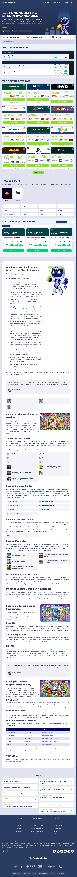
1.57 (60, 244)
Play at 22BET (13, 250)
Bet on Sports (56, 2)
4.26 (40, 244)
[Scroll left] (2, 241)
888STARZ (7, 244)
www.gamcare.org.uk (46, 732)
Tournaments (18, 831)
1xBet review (38, 102)
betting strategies (20, 544)
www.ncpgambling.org (47, 735)
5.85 (69, 242)
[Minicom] (15, 866)
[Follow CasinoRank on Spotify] (68, 851)
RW (4, 851)
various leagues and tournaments (56, 445)
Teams (18, 834)
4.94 (36, 242)
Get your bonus (14, 99)
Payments (18, 826)
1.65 (45, 242)
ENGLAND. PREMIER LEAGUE (32, 225)
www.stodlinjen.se (46, 744)
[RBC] (41, 866)
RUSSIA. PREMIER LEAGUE (17, 225)
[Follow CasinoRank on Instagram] (58, 851)
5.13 (36, 244)
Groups (71, 221)
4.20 (17, 242)
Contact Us (57, 831)
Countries (18, 828)
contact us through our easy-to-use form (48, 759)
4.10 (40, 242)
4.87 (12, 244)
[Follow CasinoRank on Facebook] (54, 851)
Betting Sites (45, 2)
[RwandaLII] (21, 866)
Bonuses (18, 823)
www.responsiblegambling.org (49, 738)
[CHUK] (52, 866)
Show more (37, 172)
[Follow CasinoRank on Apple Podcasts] (72, 851)
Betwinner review (14, 102)
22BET (7, 241)
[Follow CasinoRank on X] (61, 851)
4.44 (64, 242)
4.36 (17, 244)
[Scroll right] (73, 241)
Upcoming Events (61, 221)
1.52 (60, 242)
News (72, 2)
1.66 (21, 242)
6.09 (69, 244)
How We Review (57, 826)
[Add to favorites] (4, 55)
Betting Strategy (37, 823)
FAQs (37, 834)
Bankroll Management (37, 831)
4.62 (64, 244)
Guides (66, 2)
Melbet (6, 246)
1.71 (45, 244)
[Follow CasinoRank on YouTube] (65, 851)
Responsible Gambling (37, 828)
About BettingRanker (57, 823)
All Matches (6, 225)
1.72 (21, 244)
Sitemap (57, 834)
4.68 (12, 242)
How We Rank (57, 828)
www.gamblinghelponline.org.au (49, 741)
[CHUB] (30, 866)
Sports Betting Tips (37, 826)
